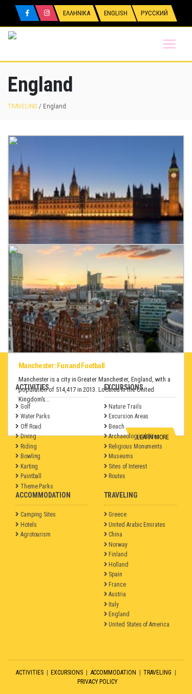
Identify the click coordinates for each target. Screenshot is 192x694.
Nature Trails (125, 406)
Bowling (30, 456)
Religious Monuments (135, 446)
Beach (116, 426)
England (119, 614)
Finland (118, 554)
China (115, 534)
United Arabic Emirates (137, 524)
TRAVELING (22, 106)
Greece (117, 514)
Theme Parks (36, 486)
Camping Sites (38, 514)
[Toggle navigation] (169, 44)
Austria (117, 594)
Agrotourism (35, 534)
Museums (121, 456)
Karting (29, 466)
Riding (28, 446)
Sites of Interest (128, 466)
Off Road (30, 426)
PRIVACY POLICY (97, 681)
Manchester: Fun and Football (61, 365)
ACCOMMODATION (113, 672)
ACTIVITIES (29, 672)
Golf (25, 406)
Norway (118, 544)
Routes (117, 476)
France (117, 584)
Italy (114, 604)
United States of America (139, 624)
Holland (119, 564)
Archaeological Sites (134, 436)
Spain (115, 574)
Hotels (28, 524)
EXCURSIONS (66, 672)
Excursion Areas (128, 416)
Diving (28, 436)
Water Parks (35, 416)
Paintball (30, 476)
